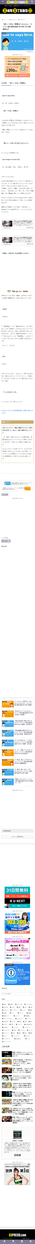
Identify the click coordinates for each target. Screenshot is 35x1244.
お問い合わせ (25, 1238)
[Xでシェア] (2, 541)
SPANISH (5, 494)
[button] (9, 541)
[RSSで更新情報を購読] (20, 1155)
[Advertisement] (17, 270)
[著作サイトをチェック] (15, 1155)
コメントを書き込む (17, 836)
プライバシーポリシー (9, 1238)
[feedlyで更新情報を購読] (17, 1155)
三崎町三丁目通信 (17, 1141)
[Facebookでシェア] (6, 541)
